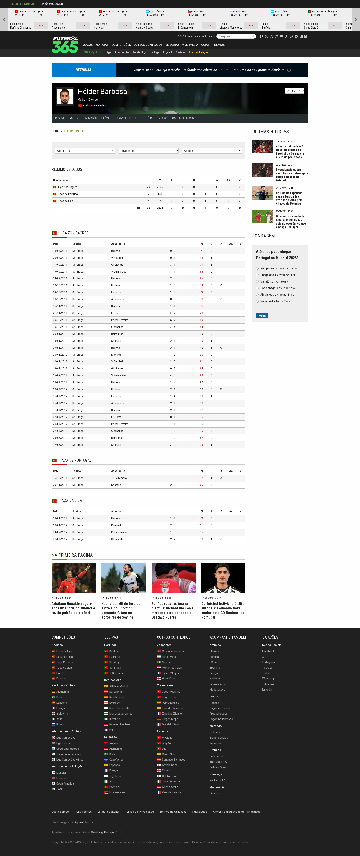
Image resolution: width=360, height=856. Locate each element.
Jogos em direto (220, 708)
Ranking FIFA (217, 780)
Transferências (127, 117)
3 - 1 (172, 264)
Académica (117, 299)
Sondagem (263, 236)
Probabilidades (219, 713)
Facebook (268, 651)
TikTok (266, 673)
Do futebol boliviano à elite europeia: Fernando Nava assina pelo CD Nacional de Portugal (222, 610)
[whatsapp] (291, 36)
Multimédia (190, 45)
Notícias (102, 45)
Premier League (198, 52)
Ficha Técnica (83, 811)
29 (148, 187)
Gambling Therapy (102, 832)
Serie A (180, 52)
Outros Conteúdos (148, 45)
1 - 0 (172, 285)
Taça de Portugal (68, 193)
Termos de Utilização (173, 811)
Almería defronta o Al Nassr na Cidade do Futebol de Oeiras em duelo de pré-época (290, 151)
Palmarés (90, 117)
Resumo (60, 117)
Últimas (214, 651)
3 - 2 (172, 313)
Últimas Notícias (270, 131)
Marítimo (116, 354)
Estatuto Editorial (108, 811)
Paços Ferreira (119, 320)
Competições (121, 45)
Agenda (214, 702)
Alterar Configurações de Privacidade (237, 811)
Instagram (268, 662)
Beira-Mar (117, 333)
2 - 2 (172, 539)
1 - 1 (172, 271)
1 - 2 (172, 333)
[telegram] (296, 36)
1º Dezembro (119, 477)
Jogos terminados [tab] (23, 3)
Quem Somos (60, 811)
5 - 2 (172, 320)
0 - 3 (172, 368)
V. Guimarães (118, 271)
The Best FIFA (218, 762)
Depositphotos (83, 822)
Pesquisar (253, 36)
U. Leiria (115, 285)
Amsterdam (201, 36)
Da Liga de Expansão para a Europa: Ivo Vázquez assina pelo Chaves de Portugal (289, 198)
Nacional (116, 278)
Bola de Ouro (218, 756)
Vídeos (163, 117)
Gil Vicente (117, 264)
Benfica (115, 306)
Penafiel (116, 525)
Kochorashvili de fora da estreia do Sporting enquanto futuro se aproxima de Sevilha (120, 610)
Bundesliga (140, 52)
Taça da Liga (65, 200)
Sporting (116, 340)
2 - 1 (172, 340)
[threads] (276, 36)
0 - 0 (172, 250)
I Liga (107, 52)
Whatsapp (268, 678)
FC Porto (116, 313)
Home (55, 130)
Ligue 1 (167, 52)
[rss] (306, 36)
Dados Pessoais (183, 117)
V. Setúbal (117, 257)
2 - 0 (172, 278)
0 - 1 (172, 257)
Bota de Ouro (218, 767)
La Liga (154, 52)
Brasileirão (122, 52)
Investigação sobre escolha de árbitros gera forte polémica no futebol (292, 175)
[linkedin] (301, 36)
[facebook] (261, 36)
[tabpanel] (180, 19)
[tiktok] (286, 36)
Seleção (215, 673)
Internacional (218, 684)
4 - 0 (172, 375)
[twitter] (266, 36)
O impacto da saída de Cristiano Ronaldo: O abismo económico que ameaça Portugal (291, 221)
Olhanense (117, 326)
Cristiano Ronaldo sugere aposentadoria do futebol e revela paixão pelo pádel (73, 608)
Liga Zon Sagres (67, 187)
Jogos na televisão (221, 719)
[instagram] (271, 36)
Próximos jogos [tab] (52, 3)
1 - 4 (172, 396)
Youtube (267, 667)
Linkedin (267, 689)
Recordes (215, 743)
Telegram (268, 684)
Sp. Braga (78, 250)
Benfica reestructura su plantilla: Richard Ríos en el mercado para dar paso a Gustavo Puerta (173, 610)
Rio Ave (115, 250)
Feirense (116, 292)
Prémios (218, 45)
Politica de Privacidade (139, 811)
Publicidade (199, 811)
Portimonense (119, 532)
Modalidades (217, 689)
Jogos (88, 45)
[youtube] (281, 36)
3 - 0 (172, 292)
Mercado (172, 45)
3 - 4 (172, 326)
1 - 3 (172, 382)
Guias (205, 45)
